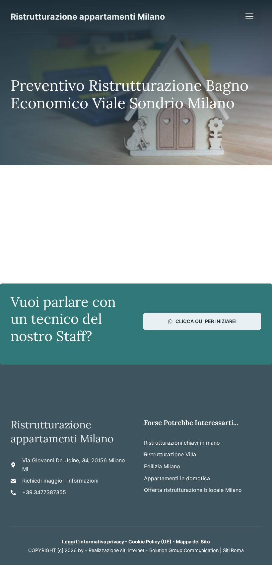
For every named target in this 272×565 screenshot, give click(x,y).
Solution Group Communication (184, 550)
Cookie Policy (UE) (149, 541)
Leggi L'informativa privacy (93, 541)
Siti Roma (233, 550)
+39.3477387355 (44, 492)
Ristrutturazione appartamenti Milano (88, 17)
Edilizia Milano (162, 466)
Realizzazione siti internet (116, 550)
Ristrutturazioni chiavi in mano (182, 442)
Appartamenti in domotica (177, 478)
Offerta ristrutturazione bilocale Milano (193, 490)
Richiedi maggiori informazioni (60, 480)
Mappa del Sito (193, 541)
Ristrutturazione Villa (170, 454)
